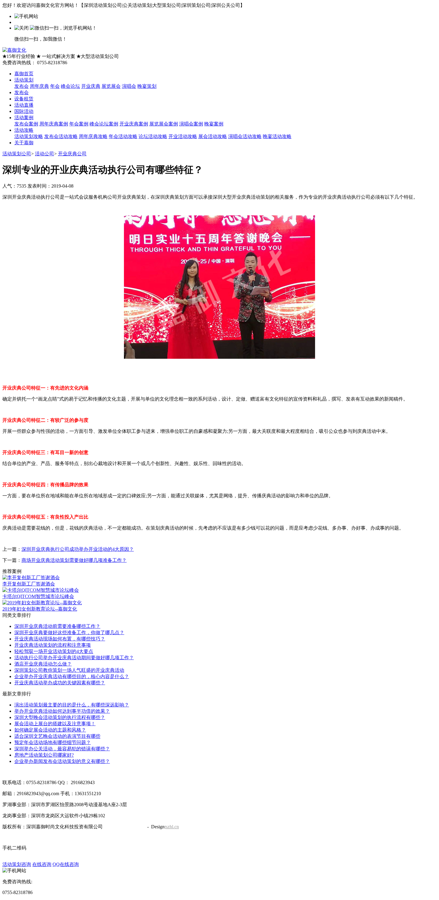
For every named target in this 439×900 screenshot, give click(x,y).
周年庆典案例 (53, 123)
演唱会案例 (191, 123)
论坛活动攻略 (153, 136)
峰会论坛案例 (104, 123)
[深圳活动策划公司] (14, 50)
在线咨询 (41, 864)
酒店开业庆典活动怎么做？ (43, 663)
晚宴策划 (146, 86)
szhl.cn (172, 826)
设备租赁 (23, 98)
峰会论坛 (70, 86)
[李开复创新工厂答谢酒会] (31, 577)
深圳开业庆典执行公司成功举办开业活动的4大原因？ (78, 549)
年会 (55, 86)
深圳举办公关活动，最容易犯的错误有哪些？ (62, 748)
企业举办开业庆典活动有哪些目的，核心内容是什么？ (71, 676)
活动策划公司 (16, 153)
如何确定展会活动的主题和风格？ (50, 729)
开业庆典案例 (133, 123)
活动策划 (23, 79)
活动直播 (23, 105)
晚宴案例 (213, 123)
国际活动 (23, 111)
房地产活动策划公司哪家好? (44, 755)
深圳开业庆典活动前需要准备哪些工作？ (57, 626)
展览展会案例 (163, 123)
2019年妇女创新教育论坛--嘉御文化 (39, 608)
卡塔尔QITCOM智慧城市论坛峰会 (38, 596)
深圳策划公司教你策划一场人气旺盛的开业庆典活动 (69, 670)
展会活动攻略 (212, 136)
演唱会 (129, 86)
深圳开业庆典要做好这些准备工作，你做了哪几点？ (69, 632)
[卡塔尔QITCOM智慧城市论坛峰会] (40, 590)
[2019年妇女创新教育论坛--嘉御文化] (42, 602)
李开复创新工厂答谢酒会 (28, 583)
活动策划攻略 (28, 136)
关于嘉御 (23, 142)
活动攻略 (23, 130)
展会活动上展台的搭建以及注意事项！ (55, 723)
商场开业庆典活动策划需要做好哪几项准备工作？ (74, 560)
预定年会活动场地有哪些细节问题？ (52, 742)
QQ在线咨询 (66, 864)
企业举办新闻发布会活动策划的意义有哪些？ (62, 761)
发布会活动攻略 (61, 136)
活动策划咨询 (16, 864)
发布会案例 (26, 123)
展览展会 (111, 86)
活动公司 (44, 153)
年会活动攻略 (123, 136)
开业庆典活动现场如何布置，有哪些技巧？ (59, 638)
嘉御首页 (23, 73)
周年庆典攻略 (93, 136)
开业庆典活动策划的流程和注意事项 (52, 645)
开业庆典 (90, 86)
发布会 (21, 86)
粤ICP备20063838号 (124, 826)
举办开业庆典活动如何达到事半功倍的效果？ (62, 711)
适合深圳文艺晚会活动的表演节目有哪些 (57, 736)
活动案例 (23, 117)
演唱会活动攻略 (245, 136)
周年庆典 (39, 86)
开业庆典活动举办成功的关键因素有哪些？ (59, 682)
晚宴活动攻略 (277, 136)
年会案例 (78, 123)
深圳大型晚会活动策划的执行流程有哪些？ (59, 717)
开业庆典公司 (72, 153)
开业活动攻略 (182, 136)
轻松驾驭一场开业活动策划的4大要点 (53, 651)
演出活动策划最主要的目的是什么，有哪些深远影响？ (71, 704)
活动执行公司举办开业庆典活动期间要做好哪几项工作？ (74, 657)
